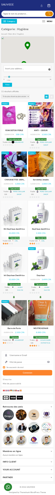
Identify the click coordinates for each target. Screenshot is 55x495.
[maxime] (34, 427)
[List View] (52, 97)
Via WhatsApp (16, 139)
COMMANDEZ (42, 337)
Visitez (16, 337)
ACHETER (42, 139)
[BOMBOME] (34, 440)
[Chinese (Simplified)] (4, 390)
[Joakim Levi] (8, 414)
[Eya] (46, 440)
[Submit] (49, 13)
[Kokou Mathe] (46, 414)
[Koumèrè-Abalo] (21, 414)
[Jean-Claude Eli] (21, 427)
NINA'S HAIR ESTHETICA (45, 341)
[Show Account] (42, 5)
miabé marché (20, 288)
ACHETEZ (15, 238)
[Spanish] (21, 390)
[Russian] (18, 390)
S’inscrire (7, 379)
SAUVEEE (7, 4)
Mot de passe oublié (12, 384)
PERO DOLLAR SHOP (46, 143)
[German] (11, 390)
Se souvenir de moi (15, 367)
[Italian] (13, 390)
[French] (9, 390)
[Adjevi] (8, 427)
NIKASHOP (19, 340)
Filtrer (7, 85)
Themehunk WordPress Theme (33, 492)
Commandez (16, 284)
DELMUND (19, 142)
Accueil (4, 34)
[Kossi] (21, 440)
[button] (27, 46)
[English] (6, 390)
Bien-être (12, 34)
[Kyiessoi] (46, 427)
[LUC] (8, 440)
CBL (16, 241)
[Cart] (48, 5)
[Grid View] (47, 97)
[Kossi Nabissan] (34, 414)
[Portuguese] (16, 390)
